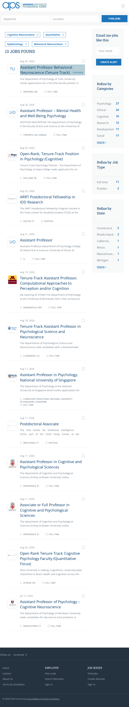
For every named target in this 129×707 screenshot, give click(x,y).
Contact (7, 673)
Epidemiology (15, 44)
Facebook (18, 654)
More (101, 142)
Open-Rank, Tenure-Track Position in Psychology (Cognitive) (49, 156)
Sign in (49, 684)
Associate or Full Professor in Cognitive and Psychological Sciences (45, 510)
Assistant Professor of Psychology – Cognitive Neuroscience (50, 604)
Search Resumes (54, 678)
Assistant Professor (36, 239)
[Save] (80, 62)
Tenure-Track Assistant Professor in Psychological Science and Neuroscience (50, 331)
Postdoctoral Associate (39, 423)
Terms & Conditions (14, 684)
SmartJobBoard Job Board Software (43, 698)
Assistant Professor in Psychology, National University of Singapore (49, 377)
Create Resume (96, 678)
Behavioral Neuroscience (48, 44)
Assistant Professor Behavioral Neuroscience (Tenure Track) (46, 70)
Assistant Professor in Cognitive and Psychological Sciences (51, 464)
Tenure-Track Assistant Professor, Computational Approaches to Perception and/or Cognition (48, 283)
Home (6, 668)
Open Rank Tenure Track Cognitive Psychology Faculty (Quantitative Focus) (50, 558)
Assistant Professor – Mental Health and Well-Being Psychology (50, 113)
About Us (8, 678)
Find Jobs (114, 18)
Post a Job (50, 673)
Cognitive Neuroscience (20, 34)
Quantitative (53, 34)
